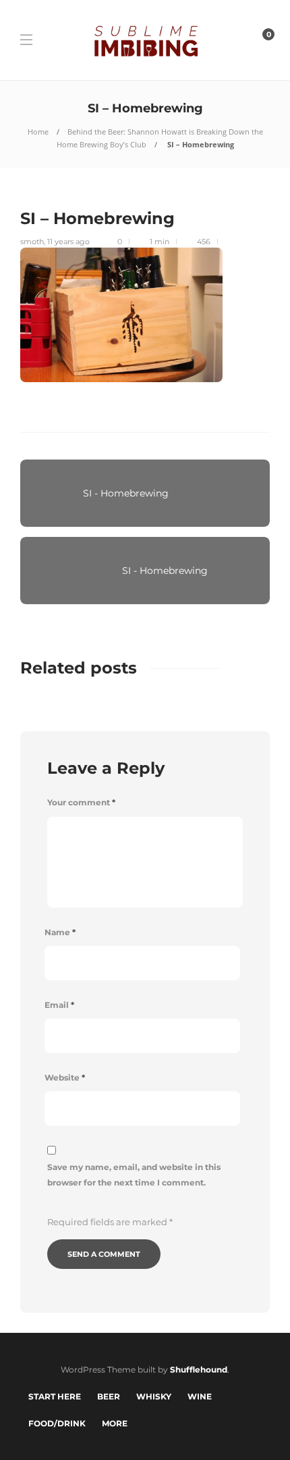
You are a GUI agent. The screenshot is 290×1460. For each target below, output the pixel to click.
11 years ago (68, 241)
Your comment (81, 802)
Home (38, 131)
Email (59, 1005)
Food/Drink (57, 1423)
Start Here (54, 1396)
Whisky (153, 1396)
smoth (32, 241)
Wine (199, 1396)
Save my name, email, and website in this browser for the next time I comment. (134, 1175)
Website (65, 1077)
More (114, 1423)
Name (60, 932)
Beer (108, 1396)
